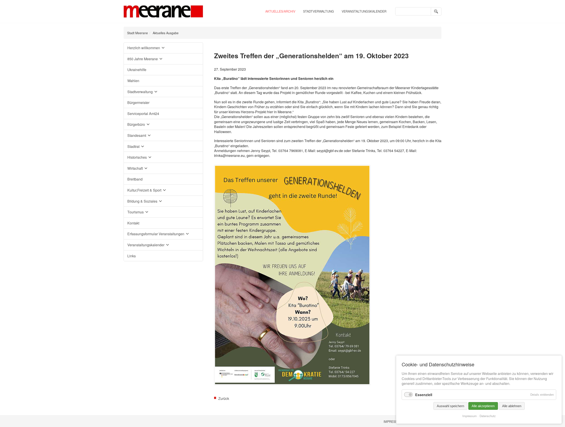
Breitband (135, 179)
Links (131, 255)
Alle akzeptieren (483, 406)
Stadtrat (133, 146)
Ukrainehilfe (136, 69)
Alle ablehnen (511, 406)
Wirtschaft (135, 168)
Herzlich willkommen (143, 47)
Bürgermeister (138, 102)
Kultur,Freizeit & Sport (144, 190)
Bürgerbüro (136, 124)
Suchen (436, 11)
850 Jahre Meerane (142, 58)
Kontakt (133, 223)
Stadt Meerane (137, 33)
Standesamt (136, 135)
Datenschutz (488, 416)
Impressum (393, 421)
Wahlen (133, 80)
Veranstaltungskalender (364, 11)
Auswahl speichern (450, 406)
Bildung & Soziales (142, 201)
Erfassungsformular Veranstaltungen (155, 233)
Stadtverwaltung (318, 11)
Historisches (137, 157)
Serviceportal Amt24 (143, 113)
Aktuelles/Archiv (280, 11)
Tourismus (135, 211)
